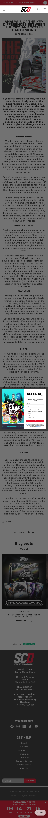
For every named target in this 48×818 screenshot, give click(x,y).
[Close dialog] (45, 390)
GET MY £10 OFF (35, 421)
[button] (4, 9)
